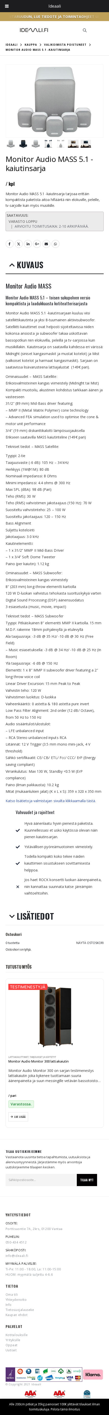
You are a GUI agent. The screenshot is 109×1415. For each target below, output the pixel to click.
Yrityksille (13, 1340)
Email (46, 244)
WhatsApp (55, 244)
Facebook (10, 244)
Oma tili (12, 1294)
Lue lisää (20, 1117)
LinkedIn (28, 244)
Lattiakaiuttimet (18, 1057)
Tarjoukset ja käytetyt (43, 1057)
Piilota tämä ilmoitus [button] (65, 1409)
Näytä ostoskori (90, 943)
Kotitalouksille (17, 1335)
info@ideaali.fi (17, 1256)
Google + (37, 244)
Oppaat (12, 1345)
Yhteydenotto (16, 1300)
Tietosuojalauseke (20, 1310)
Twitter (19, 244)
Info (9, 1305)
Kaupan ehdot (17, 1315)
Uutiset (11, 1350)
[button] (85, 30)
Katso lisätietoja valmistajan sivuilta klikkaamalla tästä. (51, 800)
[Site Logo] (34, 30)
